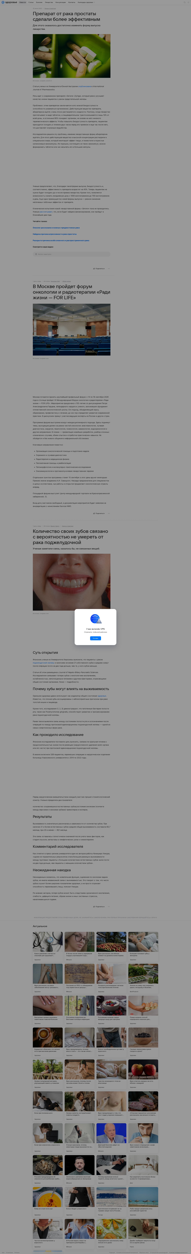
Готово (95, 638)
